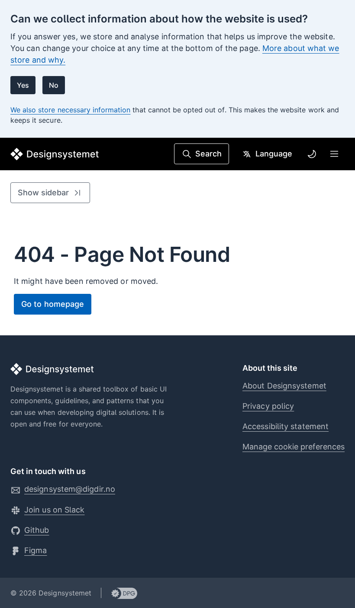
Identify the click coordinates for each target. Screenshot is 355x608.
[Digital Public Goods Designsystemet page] (119, 593)
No (53, 85)
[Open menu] (334, 153)
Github (36, 530)
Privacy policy (268, 406)
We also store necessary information (70, 109)
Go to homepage (52, 304)
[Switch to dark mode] (311, 153)
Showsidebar (43, 192)
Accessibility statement (285, 426)
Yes (23, 85)
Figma (35, 550)
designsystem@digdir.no (69, 488)
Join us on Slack (54, 509)
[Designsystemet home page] (54, 154)
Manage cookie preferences (293, 446)
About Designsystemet (284, 385)
